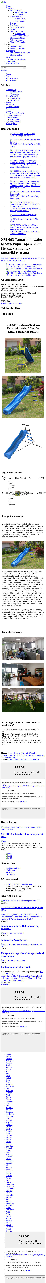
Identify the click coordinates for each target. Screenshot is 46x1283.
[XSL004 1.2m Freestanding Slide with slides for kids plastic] (23, 829)
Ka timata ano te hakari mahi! (16, 967)
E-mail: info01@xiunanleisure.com (19, 884)
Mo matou (9, 57)
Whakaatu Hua (16, 46)
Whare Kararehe (16, 31)
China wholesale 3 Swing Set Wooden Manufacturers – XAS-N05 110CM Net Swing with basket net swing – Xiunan (23, 755)
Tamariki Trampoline (18, 42)
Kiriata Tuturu (20, 19)
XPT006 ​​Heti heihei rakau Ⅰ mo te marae (23, 760)
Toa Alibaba (10, 874)
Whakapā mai (11, 61)
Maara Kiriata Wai (20, 978)
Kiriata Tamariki (16, 17)
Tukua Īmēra (5, 984)
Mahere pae (10, 974)
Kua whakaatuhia (12, 63)
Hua (7, 76)
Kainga (8, 6)
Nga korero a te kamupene (20, 53)
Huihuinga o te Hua (17, 49)
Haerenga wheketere (18, 59)
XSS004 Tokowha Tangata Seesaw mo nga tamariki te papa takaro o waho (25, 176)
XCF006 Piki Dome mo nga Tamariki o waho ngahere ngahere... (25, 210)
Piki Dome (14, 25)
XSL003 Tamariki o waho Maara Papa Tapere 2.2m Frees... (24, 233)
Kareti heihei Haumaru (15, 980)
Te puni (13, 29)
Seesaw (13, 23)
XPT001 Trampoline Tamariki (21, 136)
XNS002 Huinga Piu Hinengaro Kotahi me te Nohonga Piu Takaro (25, 166)
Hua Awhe (10, 8)
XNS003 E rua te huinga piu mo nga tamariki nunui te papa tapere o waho (24, 155)
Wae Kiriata (19, 21)
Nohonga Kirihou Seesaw (26, 976)
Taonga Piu (19, 14)
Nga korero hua (16, 55)
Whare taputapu (16, 40)
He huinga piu (15, 10)
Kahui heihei (20, 34)
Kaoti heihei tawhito (8, 976)
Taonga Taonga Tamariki (19, 36)
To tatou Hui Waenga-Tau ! (14, 940)
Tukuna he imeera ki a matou (12, 303)
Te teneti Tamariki (17, 27)
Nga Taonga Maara (17, 38)
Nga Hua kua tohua (13, 868)
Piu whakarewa (21, 12)
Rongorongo (10, 51)
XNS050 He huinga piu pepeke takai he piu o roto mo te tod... (25, 187)
